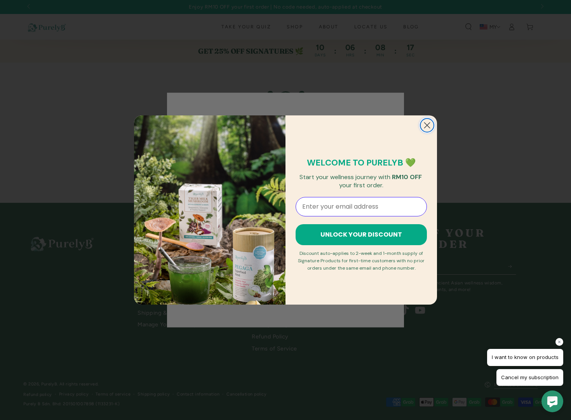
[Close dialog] (427, 125)
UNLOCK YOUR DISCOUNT (361, 234)
